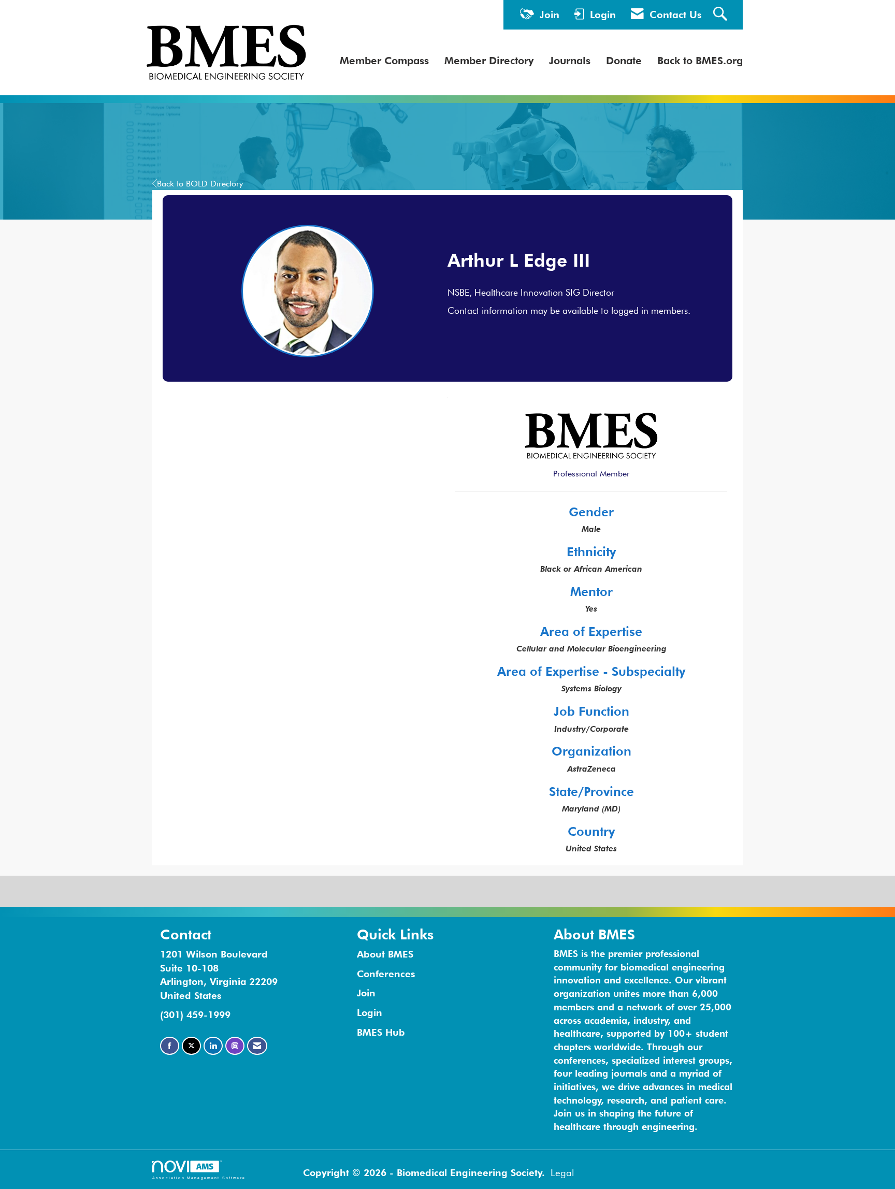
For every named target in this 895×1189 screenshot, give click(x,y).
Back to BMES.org (700, 60)
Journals (569, 60)
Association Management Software (199, 1178)
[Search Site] (721, 15)
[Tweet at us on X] (191, 1046)
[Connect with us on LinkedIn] (213, 1046)
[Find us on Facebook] (169, 1046)
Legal (562, 1172)
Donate (624, 60)
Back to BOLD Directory (200, 184)
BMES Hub (381, 1032)
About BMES (385, 954)
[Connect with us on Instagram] (234, 1046)
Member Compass (384, 60)
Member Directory (488, 60)
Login (369, 1012)
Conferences (386, 973)
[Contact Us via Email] (257, 1046)
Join (366, 992)
